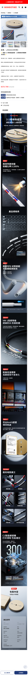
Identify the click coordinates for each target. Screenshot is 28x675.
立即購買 (21, 673)
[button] (3, 28)
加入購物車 (7, 673)
